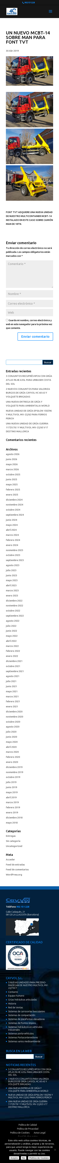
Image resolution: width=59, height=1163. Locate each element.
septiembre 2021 (15, 671)
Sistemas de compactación (21, 1015)
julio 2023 (11, 570)
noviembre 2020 (14, 716)
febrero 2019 (13, 807)
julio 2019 (11, 782)
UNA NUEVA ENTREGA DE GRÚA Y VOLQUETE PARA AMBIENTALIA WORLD (28, 1089)
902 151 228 (22, 906)
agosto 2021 (12, 676)
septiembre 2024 (15, 515)
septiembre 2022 (15, 615)
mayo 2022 (12, 636)
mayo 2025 (12, 484)
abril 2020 (11, 747)
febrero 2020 (13, 757)
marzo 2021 (12, 696)
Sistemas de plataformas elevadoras (26, 1019)
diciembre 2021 (14, 661)
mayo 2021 (12, 691)
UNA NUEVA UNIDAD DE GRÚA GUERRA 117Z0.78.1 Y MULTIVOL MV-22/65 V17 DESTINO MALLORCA (27, 427)
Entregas (11, 836)
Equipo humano (16, 995)
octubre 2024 (13, 509)
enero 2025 (12, 494)
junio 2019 (11, 787)
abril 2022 (11, 641)
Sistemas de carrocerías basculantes (26, 1011)
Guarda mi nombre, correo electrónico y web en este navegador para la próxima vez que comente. (29, 324)
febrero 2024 (13, 540)
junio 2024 (11, 520)
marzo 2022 (12, 646)
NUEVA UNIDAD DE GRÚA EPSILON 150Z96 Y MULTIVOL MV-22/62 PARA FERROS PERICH (29, 414)
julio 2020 (11, 731)
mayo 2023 (12, 580)
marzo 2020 (12, 752)
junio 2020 (11, 737)
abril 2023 (11, 585)
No (23, 1158)
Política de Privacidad (27, 1128)
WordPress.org (14, 874)
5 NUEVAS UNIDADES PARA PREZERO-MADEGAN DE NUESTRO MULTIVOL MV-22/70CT (28, 985)
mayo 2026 (12, 464)
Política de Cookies (20, 1132)
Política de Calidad (28, 1125)
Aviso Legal (39, 1132)
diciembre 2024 (14, 499)
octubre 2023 (13, 555)
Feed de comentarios (17, 869)
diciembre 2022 (14, 600)
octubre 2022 (13, 610)
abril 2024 (11, 530)
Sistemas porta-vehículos (21, 1033)
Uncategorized (14, 846)
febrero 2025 (13, 489)
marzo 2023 (12, 590)
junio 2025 (11, 479)
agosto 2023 (12, 565)
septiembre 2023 (15, 560)
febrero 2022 (13, 651)
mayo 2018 (12, 822)
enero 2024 (12, 545)
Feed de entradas (15, 864)
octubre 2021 (13, 666)
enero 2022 (12, 656)
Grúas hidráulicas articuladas (22, 999)
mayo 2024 (12, 525)
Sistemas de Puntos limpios (22, 1023)
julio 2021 (11, 681)
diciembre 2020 (14, 711)
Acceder (10, 859)
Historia (12, 1003)
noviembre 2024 (14, 504)
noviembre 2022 (14, 605)
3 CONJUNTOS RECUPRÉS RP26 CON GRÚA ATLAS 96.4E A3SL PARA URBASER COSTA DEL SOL (29, 380)
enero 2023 (12, 595)
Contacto (13, 992)
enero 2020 (12, 762)
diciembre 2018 (14, 817)
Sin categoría (13, 841)
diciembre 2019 (14, 767)
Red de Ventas (15, 1007)
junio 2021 (11, 686)
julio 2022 (11, 626)
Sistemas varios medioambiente (24, 1041)
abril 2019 (11, 797)
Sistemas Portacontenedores (23, 1037)
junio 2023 (11, 575)
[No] (55, 1149)
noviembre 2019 (14, 772)
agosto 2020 (12, 726)
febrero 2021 (13, 701)
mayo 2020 (12, 742)
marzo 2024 (12, 535)
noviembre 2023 (14, 550)
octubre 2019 (13, 777)
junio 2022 (11, 631)
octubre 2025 (13, 474)
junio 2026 (11, 459)
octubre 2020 (13, 721)
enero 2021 (12, 706)
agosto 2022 (12, 621)
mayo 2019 (12, 792)
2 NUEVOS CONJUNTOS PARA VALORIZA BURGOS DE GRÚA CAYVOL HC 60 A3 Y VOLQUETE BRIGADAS (28, 393)
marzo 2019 (12, 802)
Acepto (14, 1158)
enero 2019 (12, 812)
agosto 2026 (12, 454)
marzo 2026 (12, 469)
